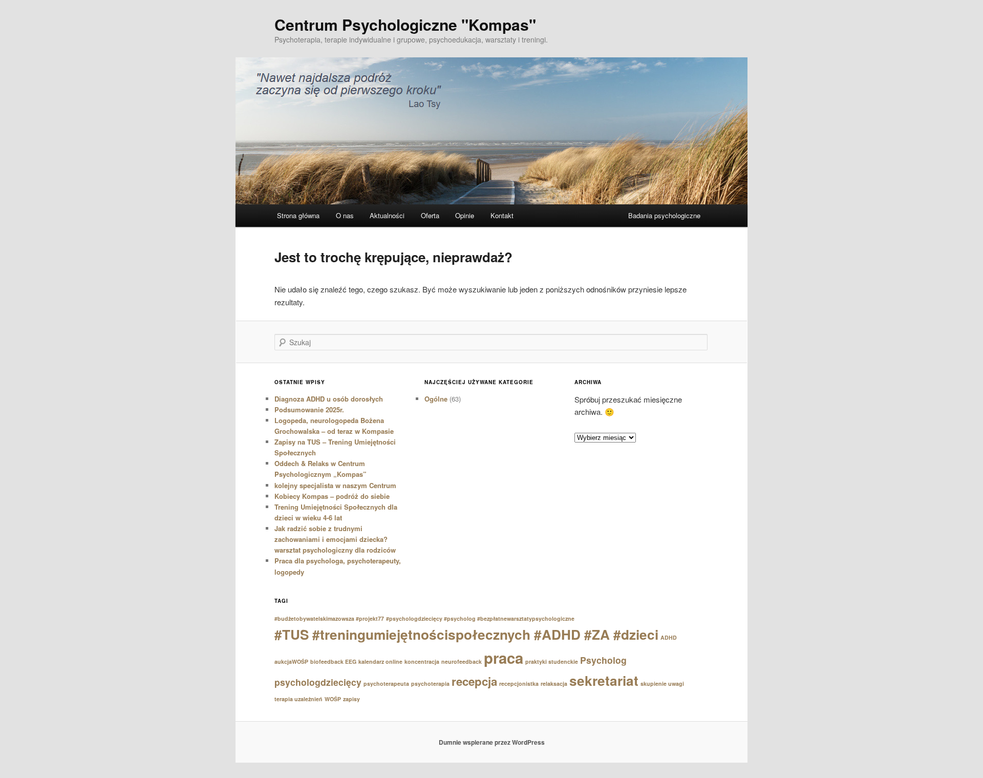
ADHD (668, 637)
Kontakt (502, 215)
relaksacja (554, 683)
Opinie (464, 215)
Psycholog (603, 660)
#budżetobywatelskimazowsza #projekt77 (329, 618)
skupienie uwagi (662, 683)
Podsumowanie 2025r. (309, 409)
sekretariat (603, 680)
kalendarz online (380, 661)
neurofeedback (461, 661)
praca (503, 657)
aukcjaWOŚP (291, 661)
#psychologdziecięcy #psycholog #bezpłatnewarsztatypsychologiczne (480, 618)
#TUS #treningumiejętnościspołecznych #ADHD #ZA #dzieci (466, 634)
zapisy (351, 699)
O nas (345, 215)
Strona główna (298, 215)
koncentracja (421, 661)
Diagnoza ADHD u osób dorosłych (328, 399)
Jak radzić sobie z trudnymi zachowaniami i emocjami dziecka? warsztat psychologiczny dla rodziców (335, 539)
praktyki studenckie (551, 661)
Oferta (430, 215)
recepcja (474, 681)
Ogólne (435, 399)
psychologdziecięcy (317, 682)
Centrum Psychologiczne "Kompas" (405, 24)
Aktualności (387, 215)
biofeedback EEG (333, 661)
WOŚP (333, 699)
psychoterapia (430, 683)
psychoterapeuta (386, 683)
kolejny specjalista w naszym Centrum (335, 485)
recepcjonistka (519, 683)
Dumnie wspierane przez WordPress (492, 742)
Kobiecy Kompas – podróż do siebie (332, 496)
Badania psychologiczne (664, 215)
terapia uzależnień (298, 699)
